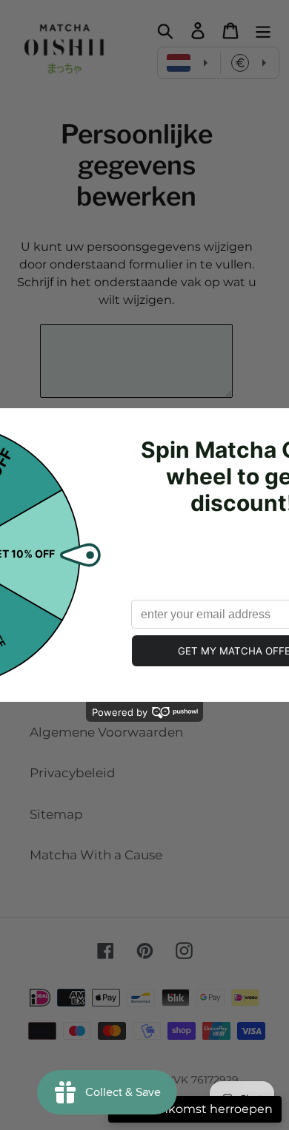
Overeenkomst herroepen (195, 1109)
